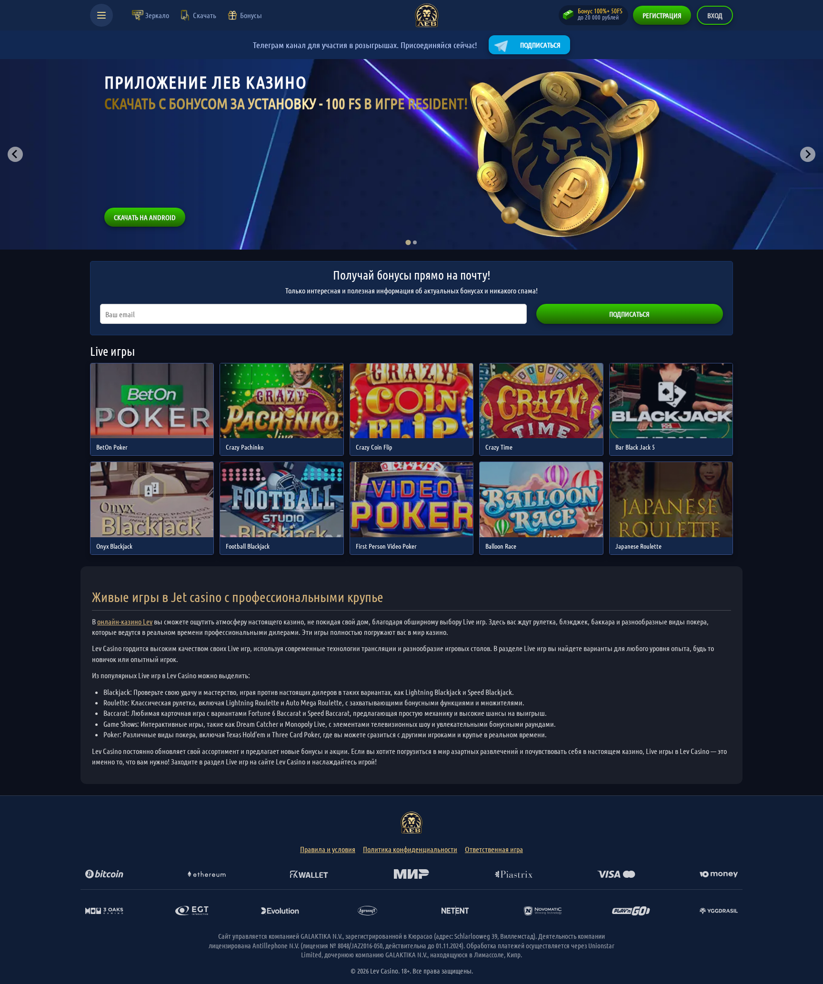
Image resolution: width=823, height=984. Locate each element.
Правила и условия (327, 849)
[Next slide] (807, 154)
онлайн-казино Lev (124, 621)
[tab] (408, 242)
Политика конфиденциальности (410, 849)
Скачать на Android (145, 217)
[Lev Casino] (411, 822)
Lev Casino (427, 15)
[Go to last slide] (15, 154)
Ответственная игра (494, 849)
